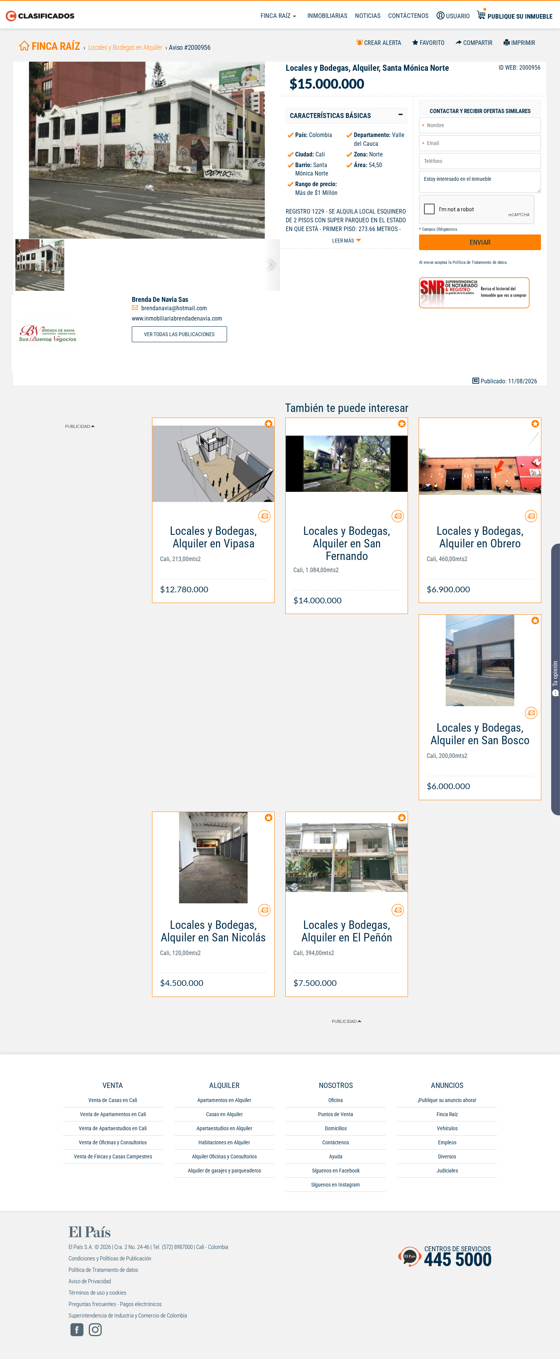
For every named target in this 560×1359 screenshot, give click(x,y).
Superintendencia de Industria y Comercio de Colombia (128, 1315)
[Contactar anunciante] (264, 519)
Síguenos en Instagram (335, 1185)
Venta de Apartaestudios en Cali (113, 1128)
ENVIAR (480, 242)
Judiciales (447, 1171)
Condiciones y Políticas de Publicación (110, 1258)
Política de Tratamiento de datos (480, 262)
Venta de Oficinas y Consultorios (113, 1142)
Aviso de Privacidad (90, 1281)
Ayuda (335, 1156)
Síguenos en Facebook (336, 1171)
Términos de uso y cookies (97, 1292)
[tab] (346, 116)
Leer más (343, 241)
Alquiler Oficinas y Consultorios (224, 1156)
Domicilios (336, 1128)
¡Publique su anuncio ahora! (447, 1100)
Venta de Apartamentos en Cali (113, 1114)
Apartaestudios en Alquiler (224, 1128)
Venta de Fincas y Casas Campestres (113, 1156)
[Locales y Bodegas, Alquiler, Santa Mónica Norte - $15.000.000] (146, 150)
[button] (346, 115)
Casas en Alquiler (224, 1114)
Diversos (447, 1156)
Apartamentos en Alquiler (224, 1100)
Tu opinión (555, 674)
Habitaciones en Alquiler (224, 1142)
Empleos (447, 1142)
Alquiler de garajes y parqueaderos (224, 1171)
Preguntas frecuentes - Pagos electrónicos (115, 1304)
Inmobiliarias (327, 15)
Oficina (335, 1100)
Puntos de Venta (335, 1114)
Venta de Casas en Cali (112, 1100)
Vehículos (447, 1128)
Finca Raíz (276, 15)
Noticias (368, 15)
